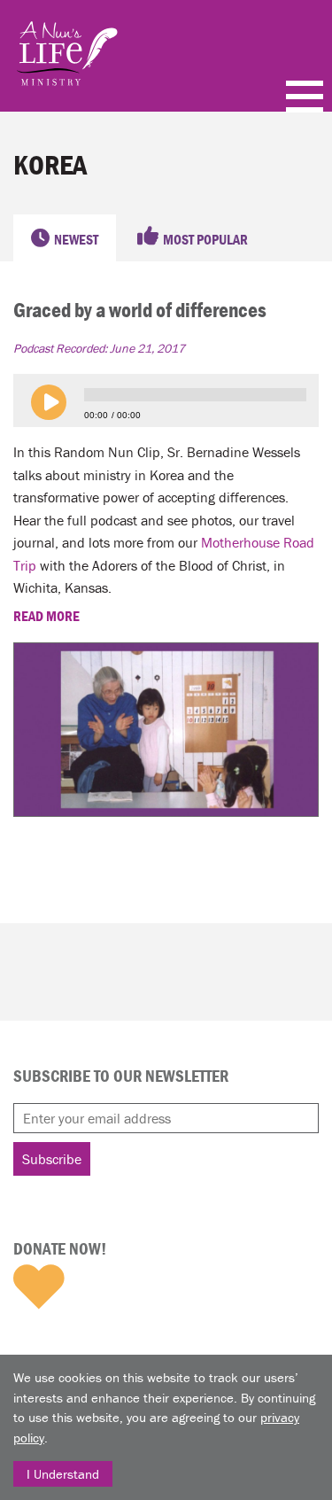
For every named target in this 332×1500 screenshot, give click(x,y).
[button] (48, 402)
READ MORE (47, 616)
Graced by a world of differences (139, 310)
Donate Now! (59, 1248)
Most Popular (205, 239)
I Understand (63, 1473)
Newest (76, 239)
